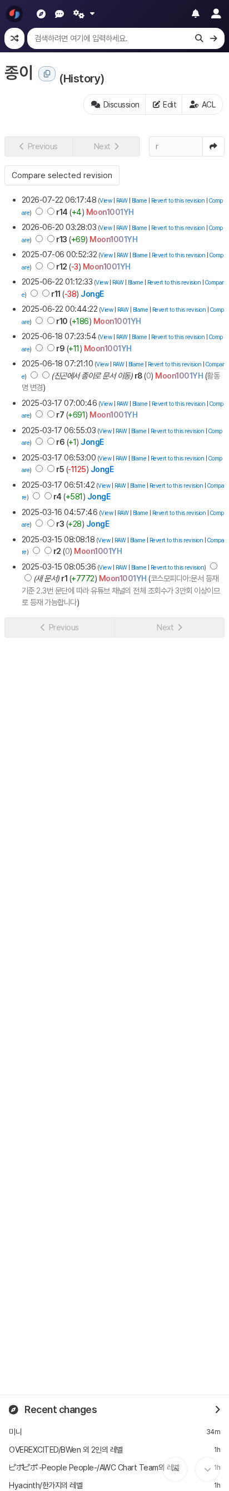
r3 (60, 523)
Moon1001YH (110, 212)
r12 (61, 266)
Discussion (121, 104)
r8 (138, 375)
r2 (57, 551)
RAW (122, 200)
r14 (62, 212)
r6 (60, 442)
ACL (209, 104)
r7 (60, 414)
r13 (61, 239)
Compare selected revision (62, 175)
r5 (60, 469)
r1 (64, 578)
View (105, 200)
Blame (139, 200)
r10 (62, 321)
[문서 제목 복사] (47, 73)
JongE (92, 293)
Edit (169, 104)
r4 (57, 496)
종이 (18, 72)
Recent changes (60, 1409)
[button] (38, 146)
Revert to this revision (178, 200)
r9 (60, 348)
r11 (56, 293)
